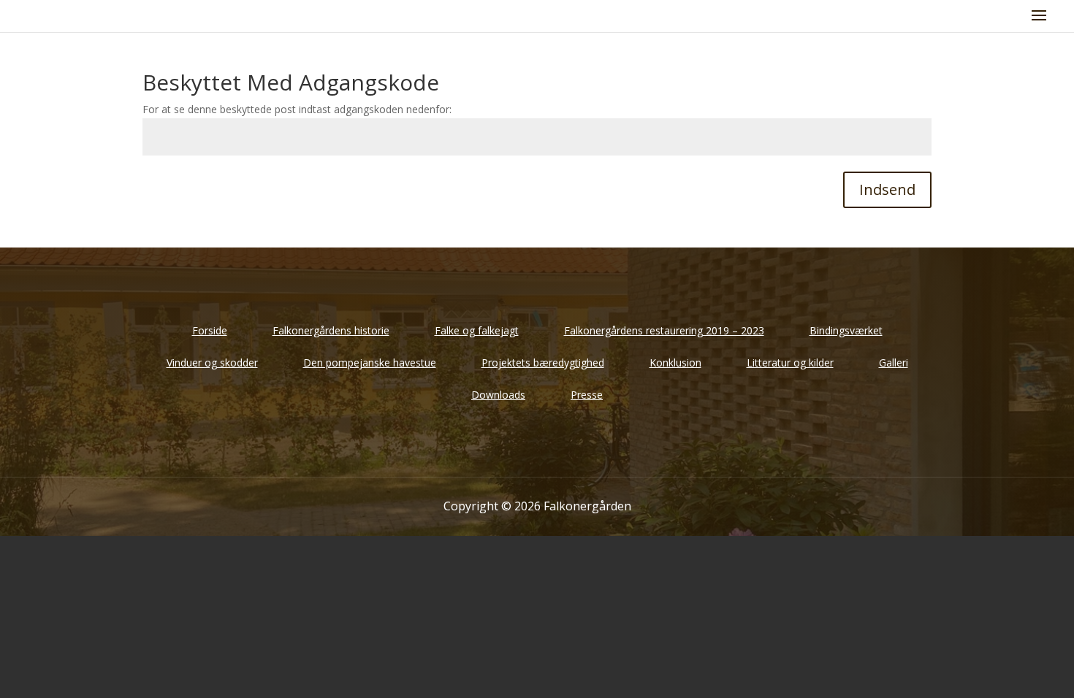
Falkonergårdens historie (331, 330)
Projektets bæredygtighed (542, 362)
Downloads (498, 395)
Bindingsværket (846, 330)
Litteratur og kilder (790, 362)
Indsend (887, 189)
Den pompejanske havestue (369, 362)
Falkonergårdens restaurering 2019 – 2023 (664, 330)
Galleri (893, 362)
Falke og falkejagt (477, 330)
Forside (209, 330)
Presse (587, 395)
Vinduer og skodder (212, 362)
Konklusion (675, 362)
